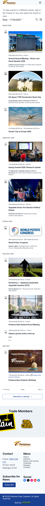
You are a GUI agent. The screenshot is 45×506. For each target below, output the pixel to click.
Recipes (26, 465)
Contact (26, 467)
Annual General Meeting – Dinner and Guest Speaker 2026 (24, 59)
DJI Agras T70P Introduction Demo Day (25, 97)
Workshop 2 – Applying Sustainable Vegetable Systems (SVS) (23, 284)
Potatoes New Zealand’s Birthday (22, 380)
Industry (26, 459)
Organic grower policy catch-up (22, 333)
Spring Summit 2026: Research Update (25, 167)
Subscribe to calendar (21, 396)
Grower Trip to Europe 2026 (20, 131)
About (26, 457)
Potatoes (27, 463)
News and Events (31, 461)
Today (22, 389)
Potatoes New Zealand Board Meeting (24, 324)
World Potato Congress (18, 242)
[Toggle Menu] (40, 2)
